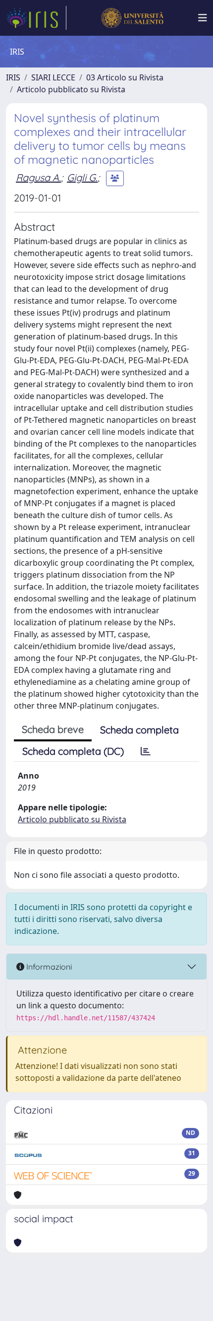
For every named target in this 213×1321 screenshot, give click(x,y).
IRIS (13, 77)
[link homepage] (36, 18)
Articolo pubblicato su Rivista (71, 89)
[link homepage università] (132, 18)
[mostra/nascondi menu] (202, 18)
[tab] (145, 751)
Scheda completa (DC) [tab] (73, 751)
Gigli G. (82, 177)
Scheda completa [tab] (139, 730)
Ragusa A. (38, 177)
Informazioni (48, 967)
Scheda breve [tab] (53, 729)
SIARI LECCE (53, 77)
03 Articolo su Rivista (124, 77)
